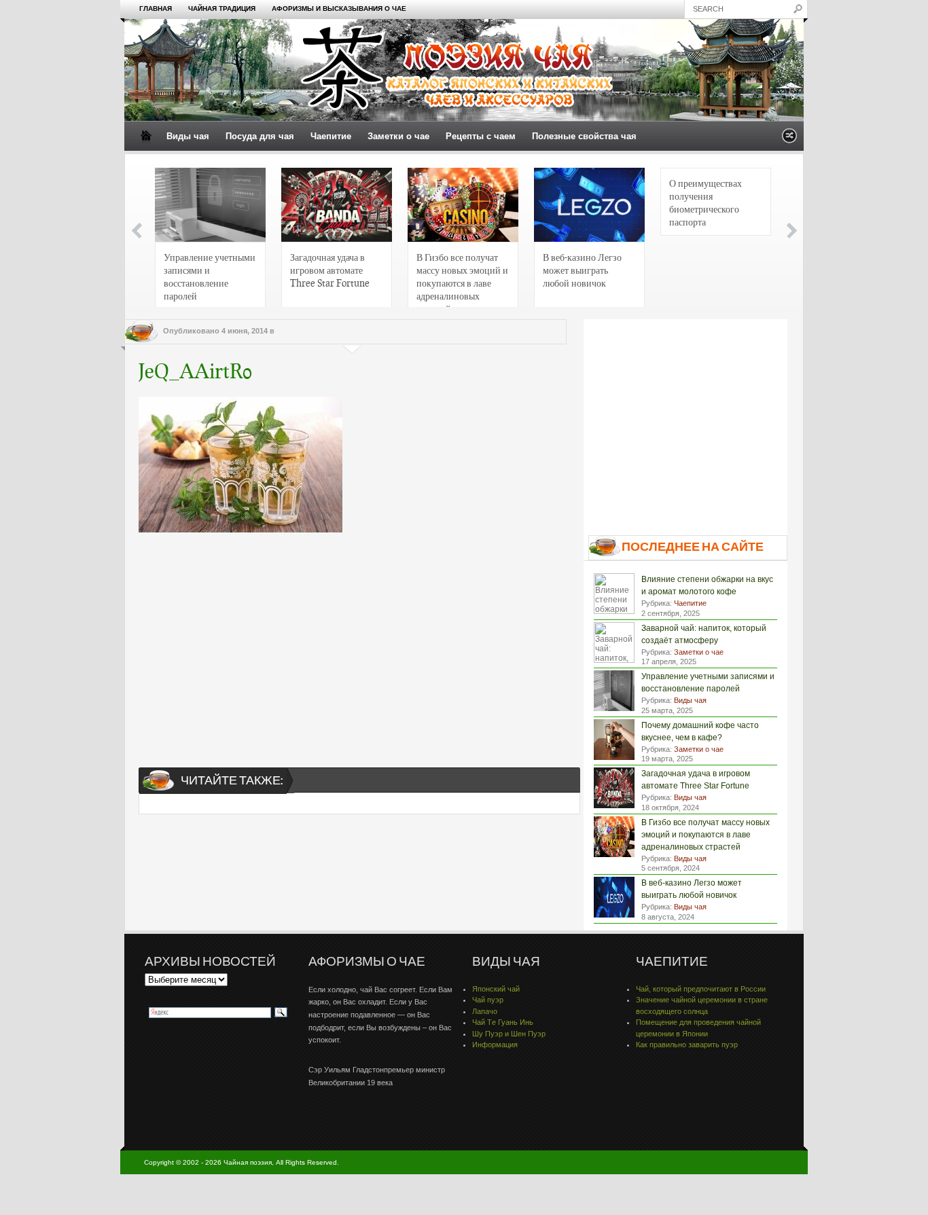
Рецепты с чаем (481, 136)
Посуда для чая (260, 136)
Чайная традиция (221, 8)
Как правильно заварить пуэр (687, 1044)
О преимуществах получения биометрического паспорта (705, 202)
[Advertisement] (353, 638)
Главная (155, 8)
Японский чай (496, 989)
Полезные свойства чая (584, 136)
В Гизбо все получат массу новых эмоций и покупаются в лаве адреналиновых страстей (462, 280)
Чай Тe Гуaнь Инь (502, 1022)
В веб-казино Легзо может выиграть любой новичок (582, 270)
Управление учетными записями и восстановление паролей (209, 276)
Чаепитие (330, 136)
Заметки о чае (398, 136)
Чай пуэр (487, 1000)
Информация (495, 1044)
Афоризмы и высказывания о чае (339, 8)
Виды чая (187, 136)
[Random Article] (789, 139)
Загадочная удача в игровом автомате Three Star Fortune (330, 270)
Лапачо (484, 1011)
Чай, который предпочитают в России (701, 989)
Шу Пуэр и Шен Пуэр (509, 1034)
